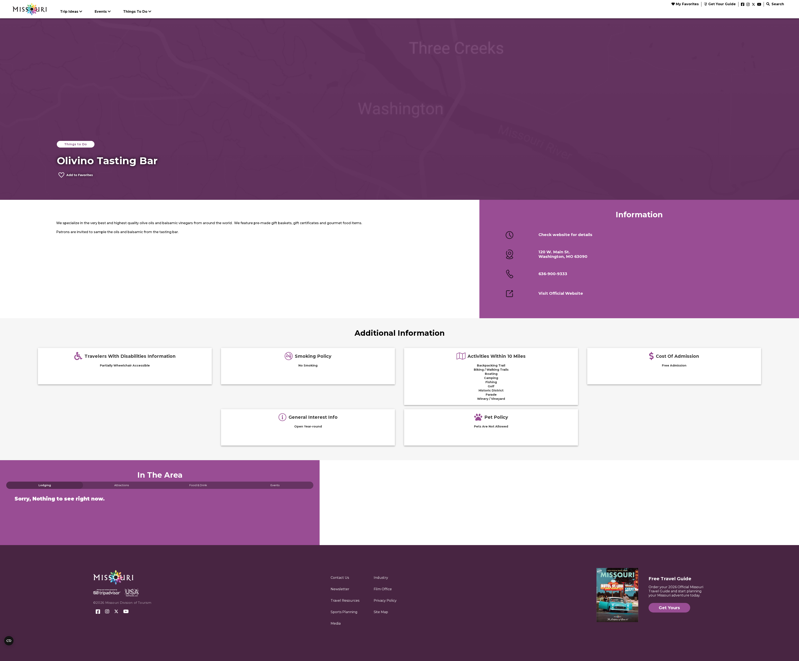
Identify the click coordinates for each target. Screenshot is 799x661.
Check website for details (565, 234)
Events (101, 12)
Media (336, 623)
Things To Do (135, 12)
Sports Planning (344, 612)
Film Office (383, 589)
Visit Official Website (560, 293)
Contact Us (340, 578)
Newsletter (340, 589)
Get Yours (669, 607)
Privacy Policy (385, 601)
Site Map (381, 612)
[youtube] (759, 4)
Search (777, 4)
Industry (381, 578)
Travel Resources (345, 601)
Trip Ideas (69, 12)
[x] (753, 4)
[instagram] (748, 4)
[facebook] (742, 4)
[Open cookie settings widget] (9, 640)
